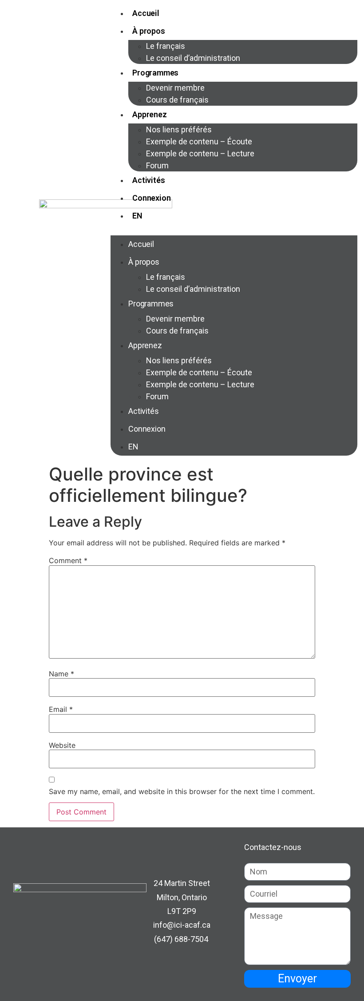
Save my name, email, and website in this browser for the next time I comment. (182, 791)
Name (61, 673)
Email (61, 709)
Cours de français (177, 99)
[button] (234, 230)
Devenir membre (175, 87)
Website (62, 745)
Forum (157, 165)
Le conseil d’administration (193, 58)
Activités (148, 180)
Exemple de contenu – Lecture (200, 153)
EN (137, 215)
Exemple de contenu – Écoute (199, 141)
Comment (68, 560)
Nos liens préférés (179, 129)
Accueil (145, 13)
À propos (148, 31)
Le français (165, 46)
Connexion (151, 198)
